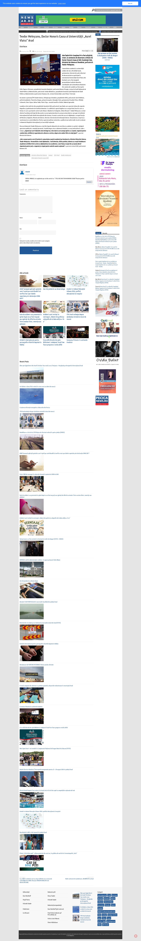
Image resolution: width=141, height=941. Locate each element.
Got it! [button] (130, 3)
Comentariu (23, 194)
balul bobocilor (102, 895)
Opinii (63, 27)
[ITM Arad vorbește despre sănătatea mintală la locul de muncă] (32, 421)
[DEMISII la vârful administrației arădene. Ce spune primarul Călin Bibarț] (32, 569)
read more (107, 60)
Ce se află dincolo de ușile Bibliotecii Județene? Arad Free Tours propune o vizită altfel (53, 342)
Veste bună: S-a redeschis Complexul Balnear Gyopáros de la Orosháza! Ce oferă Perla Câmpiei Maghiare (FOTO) (107, 280)
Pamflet (100, 908)
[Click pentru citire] (67, 31)
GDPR (114, 27)
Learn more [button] (62, 3)
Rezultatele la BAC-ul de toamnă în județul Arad (33, 832)
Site (21, 229)
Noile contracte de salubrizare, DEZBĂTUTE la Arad (79, 879)
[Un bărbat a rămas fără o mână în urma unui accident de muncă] (32, 396)
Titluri (104, 918)
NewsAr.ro (72, 935)
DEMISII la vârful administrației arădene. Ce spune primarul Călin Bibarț (40, 560)
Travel (109, 918)
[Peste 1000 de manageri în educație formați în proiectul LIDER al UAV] (32, 484)
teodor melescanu (66, 155)
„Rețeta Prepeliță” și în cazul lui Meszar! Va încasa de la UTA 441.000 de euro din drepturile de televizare (107, 248)
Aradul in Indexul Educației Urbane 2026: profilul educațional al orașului (76, 291)
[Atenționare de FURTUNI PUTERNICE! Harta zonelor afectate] (32, 674)
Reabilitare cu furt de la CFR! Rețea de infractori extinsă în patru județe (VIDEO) (42, 432)
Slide (35, 51)
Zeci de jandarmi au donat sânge (54, 289)
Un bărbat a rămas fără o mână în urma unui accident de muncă (82, 31)
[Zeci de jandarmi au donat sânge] (32, 590)
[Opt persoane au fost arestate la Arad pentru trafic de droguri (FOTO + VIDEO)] (32, 548)
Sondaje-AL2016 (112, 915)
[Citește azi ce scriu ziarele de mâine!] (27, 24)
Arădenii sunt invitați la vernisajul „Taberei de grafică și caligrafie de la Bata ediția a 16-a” (53, 318)
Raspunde (89, 182)
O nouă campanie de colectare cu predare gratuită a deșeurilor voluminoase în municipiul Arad (46, 685)
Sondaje (71, 27)
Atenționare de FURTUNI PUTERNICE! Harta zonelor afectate (37, 665)
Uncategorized (111, 921)
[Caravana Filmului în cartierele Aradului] (32, 716)
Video (96, 27)
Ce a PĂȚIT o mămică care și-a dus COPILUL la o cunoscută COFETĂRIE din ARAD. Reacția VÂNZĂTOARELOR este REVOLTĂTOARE (36, 880)
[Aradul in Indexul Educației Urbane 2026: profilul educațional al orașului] (32, 821)
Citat (109, 895)
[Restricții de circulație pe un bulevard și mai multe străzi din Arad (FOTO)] (32, 632)
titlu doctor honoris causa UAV (39, 158)
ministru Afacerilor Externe (39, 155)
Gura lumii (88, 27)
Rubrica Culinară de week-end (106, 911)
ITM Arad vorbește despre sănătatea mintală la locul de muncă (76, 316)
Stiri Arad (56, 155)
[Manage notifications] (135, 936)
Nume (21, 217)
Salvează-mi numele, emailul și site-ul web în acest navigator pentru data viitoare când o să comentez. (35, 242)
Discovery (106, 898)
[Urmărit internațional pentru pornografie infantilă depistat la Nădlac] (32, 653)
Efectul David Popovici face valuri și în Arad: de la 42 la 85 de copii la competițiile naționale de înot (47, 790)
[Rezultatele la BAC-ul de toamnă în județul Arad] (32, 842)
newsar (50, 155)
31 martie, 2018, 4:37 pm (30, 174)
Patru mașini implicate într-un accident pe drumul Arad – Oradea (106, 264)
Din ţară (46, 27)
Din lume (55, 27)
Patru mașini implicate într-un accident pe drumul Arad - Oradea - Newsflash (106, 262)
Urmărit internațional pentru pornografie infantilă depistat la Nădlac (30, 342)
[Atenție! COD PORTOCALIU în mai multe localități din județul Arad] (32, 611)
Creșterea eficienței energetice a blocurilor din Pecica (111, 31)
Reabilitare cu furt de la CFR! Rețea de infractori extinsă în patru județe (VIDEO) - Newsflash (106, 237)
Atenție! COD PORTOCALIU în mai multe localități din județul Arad (38, 602)
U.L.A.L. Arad (105, 27)
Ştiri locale (31, 27)
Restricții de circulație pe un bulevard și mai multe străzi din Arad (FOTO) (40, 623)
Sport (39, 27)
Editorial (100, 902)
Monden (107, 905)
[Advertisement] (54, 264)
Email (39, 217)
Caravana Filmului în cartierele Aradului (31, 706)
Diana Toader (51, 51)
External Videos (108, 902)
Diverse (79, 27)
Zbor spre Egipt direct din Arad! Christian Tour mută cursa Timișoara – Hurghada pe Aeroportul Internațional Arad (40, 31)
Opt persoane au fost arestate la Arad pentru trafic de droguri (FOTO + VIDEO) (41, 539)
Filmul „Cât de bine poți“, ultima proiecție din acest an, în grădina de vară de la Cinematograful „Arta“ (48, 853)
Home (22, 27)
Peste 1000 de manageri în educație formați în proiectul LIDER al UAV (39, 474)
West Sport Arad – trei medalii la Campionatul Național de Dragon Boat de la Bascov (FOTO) (45, 748)
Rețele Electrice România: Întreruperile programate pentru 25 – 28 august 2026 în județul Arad (46, 769)
